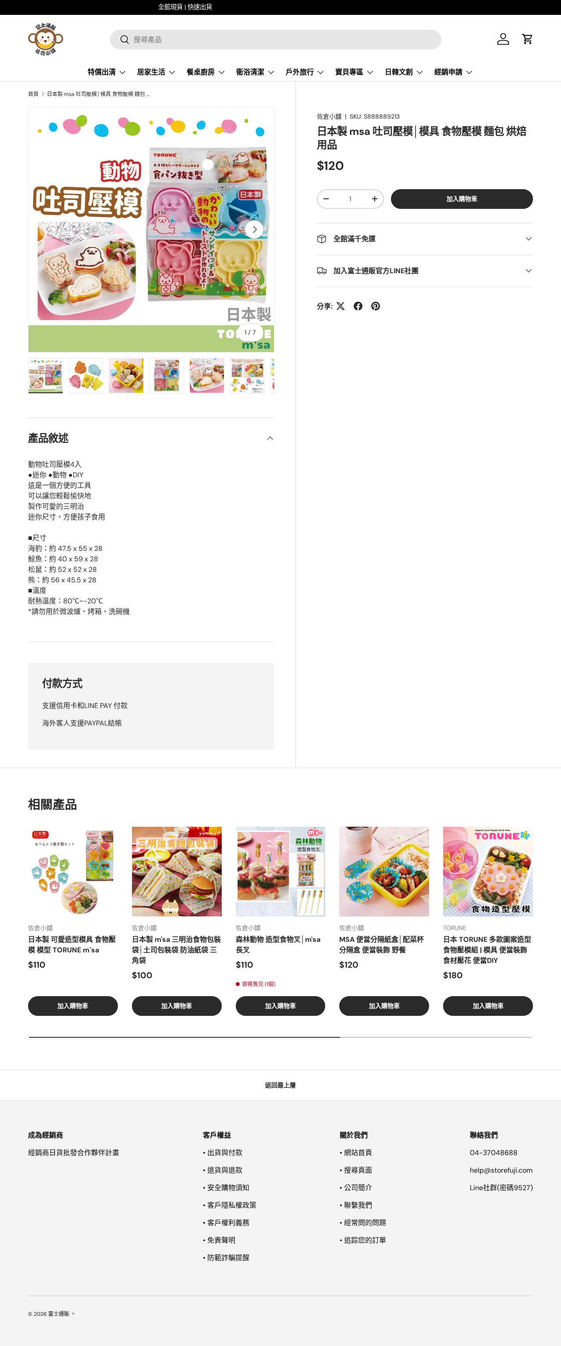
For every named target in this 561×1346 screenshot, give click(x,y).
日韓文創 (399, 72)
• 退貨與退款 (222, 1170)
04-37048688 (494, 1152)
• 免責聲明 (219, 1240)
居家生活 (151, 72)
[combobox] (275, 39)
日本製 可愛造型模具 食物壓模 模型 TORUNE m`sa (72, 945)
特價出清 (102, 72)
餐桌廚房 (201, 72)
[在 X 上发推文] (340, 306)
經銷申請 (448, 72)
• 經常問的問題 (363, 1222)
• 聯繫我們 (356, 1205)
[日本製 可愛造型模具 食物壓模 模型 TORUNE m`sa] (73, 871)
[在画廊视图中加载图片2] (85, 376)
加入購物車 (462, 198)
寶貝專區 (349, 72)
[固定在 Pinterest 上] (375, 306)
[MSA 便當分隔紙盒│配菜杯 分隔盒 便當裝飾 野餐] (384, 871)
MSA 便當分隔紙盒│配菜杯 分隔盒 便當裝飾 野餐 (381, 945)
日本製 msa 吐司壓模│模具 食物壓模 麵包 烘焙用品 (99, 94)
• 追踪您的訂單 (363, 1240)
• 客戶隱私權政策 (229, 1205)
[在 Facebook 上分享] (358, 306)
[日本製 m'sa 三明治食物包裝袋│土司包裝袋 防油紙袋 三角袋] (177, 871)
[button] (527, 39)
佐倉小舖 (329, 116)
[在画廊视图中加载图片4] (166, 376)
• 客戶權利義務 (226, 1222)
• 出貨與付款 (222, 1152)
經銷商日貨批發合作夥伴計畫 (73, 1152)
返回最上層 (280, 1085)
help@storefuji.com (501, 1170)
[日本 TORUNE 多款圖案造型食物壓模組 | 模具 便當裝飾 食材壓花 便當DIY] (488, 871)
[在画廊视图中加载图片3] (126, 376)
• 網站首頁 (356, 1152)
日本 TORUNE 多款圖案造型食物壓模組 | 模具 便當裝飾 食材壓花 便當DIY (487, 950)
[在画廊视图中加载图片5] (206, 376)
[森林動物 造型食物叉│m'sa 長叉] (281, 871)
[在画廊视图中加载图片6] (247, 376)
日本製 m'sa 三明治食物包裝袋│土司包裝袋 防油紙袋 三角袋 (176, 950)
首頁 (33, 94)
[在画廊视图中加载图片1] (45, 376)
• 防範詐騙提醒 (226, 1257)
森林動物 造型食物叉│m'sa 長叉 (278, 945)
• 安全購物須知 (226, 1187)
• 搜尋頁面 (356, 1170)
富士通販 (58, 1314)
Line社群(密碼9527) (501, 1187)
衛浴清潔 (250, 72)
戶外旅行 (300, 72)
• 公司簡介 (356, 1187)
